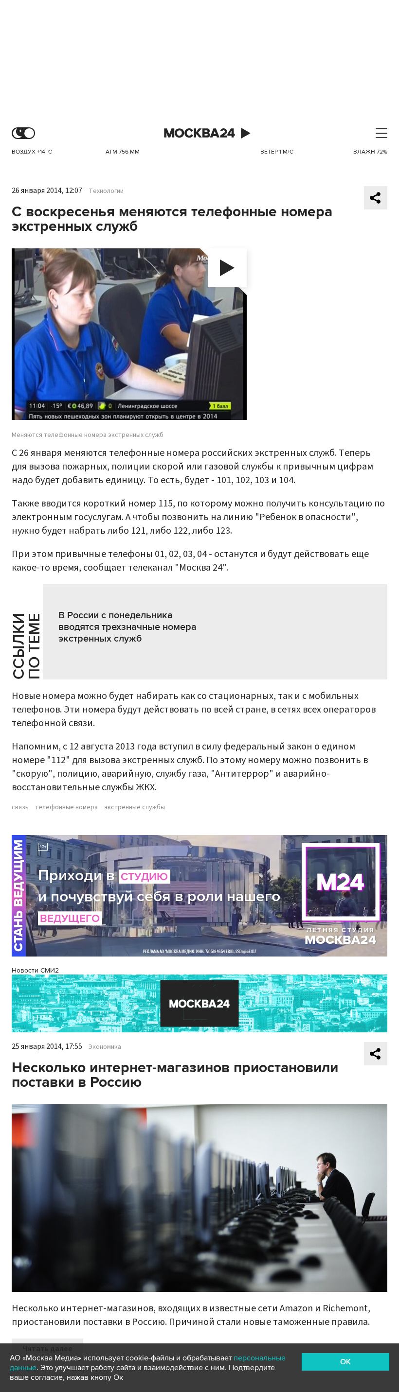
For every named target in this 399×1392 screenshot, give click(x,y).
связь (20, 807)
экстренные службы (134, 807)
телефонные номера (66, 807)
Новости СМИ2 (35, 970)
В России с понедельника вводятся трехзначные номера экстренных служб (127, 626)
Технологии (106, 191)
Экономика (105, 1047)
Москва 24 (199, 133)
